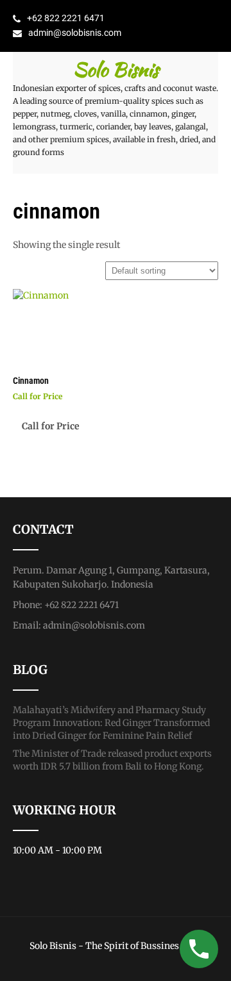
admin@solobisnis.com (74, 33)
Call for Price (51, 426)
